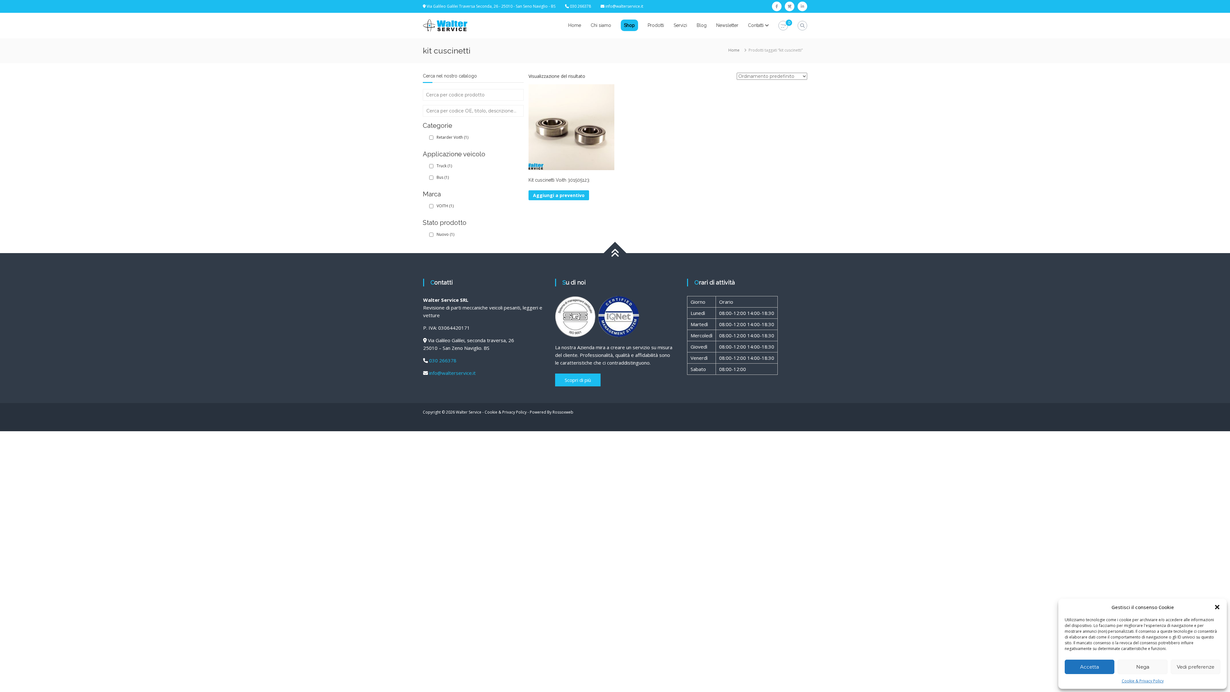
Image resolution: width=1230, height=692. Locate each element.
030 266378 (442, 360)
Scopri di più (578, 380)
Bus (443, 177)
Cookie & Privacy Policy (1143, 681)
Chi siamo (601, 25)
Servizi (680, 25)
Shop (629, 25)
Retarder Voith (452, 137)
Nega (1142, 667)
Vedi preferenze (1195, 667)
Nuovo (445, 234)
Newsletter (727, 25)
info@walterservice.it (624, 6)
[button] (1217, 607)
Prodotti (656, 25)
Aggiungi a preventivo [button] (559, 195)
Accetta (1089, 667)
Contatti (756, 25)
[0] (783, 26)
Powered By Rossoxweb (551, 412)
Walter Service (468, 412)
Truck (444, 166)
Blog (702, 25)
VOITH (445, 206)
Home (574, 25)
